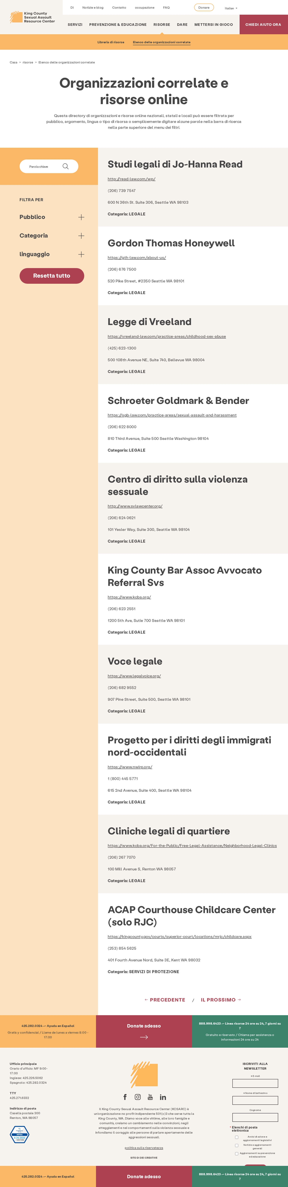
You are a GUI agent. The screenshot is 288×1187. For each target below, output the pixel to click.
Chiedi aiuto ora (263, 24)
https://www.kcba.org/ (129, 596)
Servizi (75, 24)
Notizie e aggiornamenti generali (258, 1146)
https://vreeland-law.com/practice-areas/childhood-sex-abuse (167, 336)
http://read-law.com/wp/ (132, 178)
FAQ (166, 7)
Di (72, 7)
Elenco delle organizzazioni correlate (162, 42)
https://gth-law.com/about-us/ (137, 257)
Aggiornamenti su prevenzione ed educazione (257, 1155)
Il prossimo (218, 999)
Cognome (255, 1110)
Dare (182, 24)
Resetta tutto (52, 275)
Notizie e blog (93, 7)
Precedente (168, 999)
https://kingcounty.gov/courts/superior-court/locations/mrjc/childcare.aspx (180, 936)
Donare (204, 7)
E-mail (256, 1076)
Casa (13, 62)
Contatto (119, 7)
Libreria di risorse (111, 42)
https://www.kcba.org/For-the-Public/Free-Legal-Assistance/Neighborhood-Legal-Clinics (192, 845)
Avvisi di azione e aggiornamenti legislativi (257, 1138)
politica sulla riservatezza (144, 1147)
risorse (162, 24)
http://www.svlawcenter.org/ (135, 505)
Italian (230, 8)
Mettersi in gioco (214, 24)
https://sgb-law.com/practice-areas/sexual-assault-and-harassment (172, 414)
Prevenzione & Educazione (118, 24)
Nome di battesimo (256, 1093)
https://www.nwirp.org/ (130, 766)
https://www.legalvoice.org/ (134, 675)
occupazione (145, 7)
